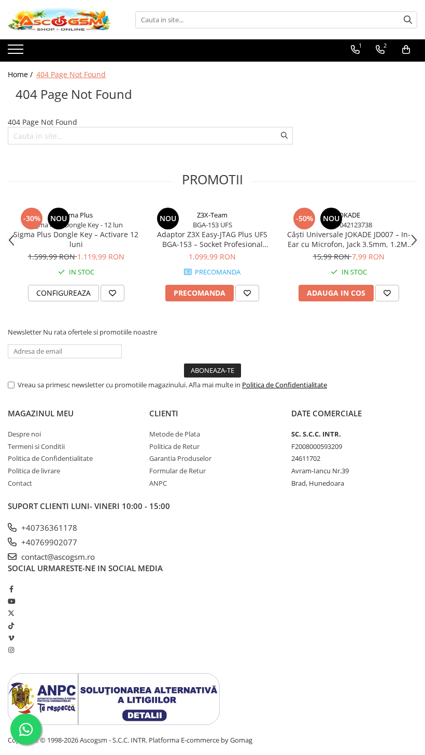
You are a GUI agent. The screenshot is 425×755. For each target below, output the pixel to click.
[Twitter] (11, 613)
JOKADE (348, 215)
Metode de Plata (174, 434)
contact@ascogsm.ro (57, 556)
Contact (20, 483)
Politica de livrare (34, 470)
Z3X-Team (212, 215)
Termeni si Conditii (36, 446)
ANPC (158, 483)
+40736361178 (48, 527)
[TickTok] (11, 625)
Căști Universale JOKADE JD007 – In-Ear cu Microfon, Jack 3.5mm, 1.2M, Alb (348, 239)
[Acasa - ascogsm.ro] (59, 20)
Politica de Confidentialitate (284, 384)
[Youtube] (11, 601)
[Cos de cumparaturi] (406, 49)
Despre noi (24, 434)
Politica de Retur (174, 446)
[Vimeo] (11, 638)
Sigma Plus (76, 215)
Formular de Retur (177, 470)
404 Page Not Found (71, 74)
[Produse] (17, 52)
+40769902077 (48, 542)
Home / (21, 74)
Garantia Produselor (180, 458)
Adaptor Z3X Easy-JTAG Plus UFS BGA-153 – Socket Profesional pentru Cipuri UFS (212, 239)
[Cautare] (408, 19)
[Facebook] (11, 588)
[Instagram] (11, 650)
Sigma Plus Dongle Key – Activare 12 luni (75, 239)
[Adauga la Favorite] (112, 293)
